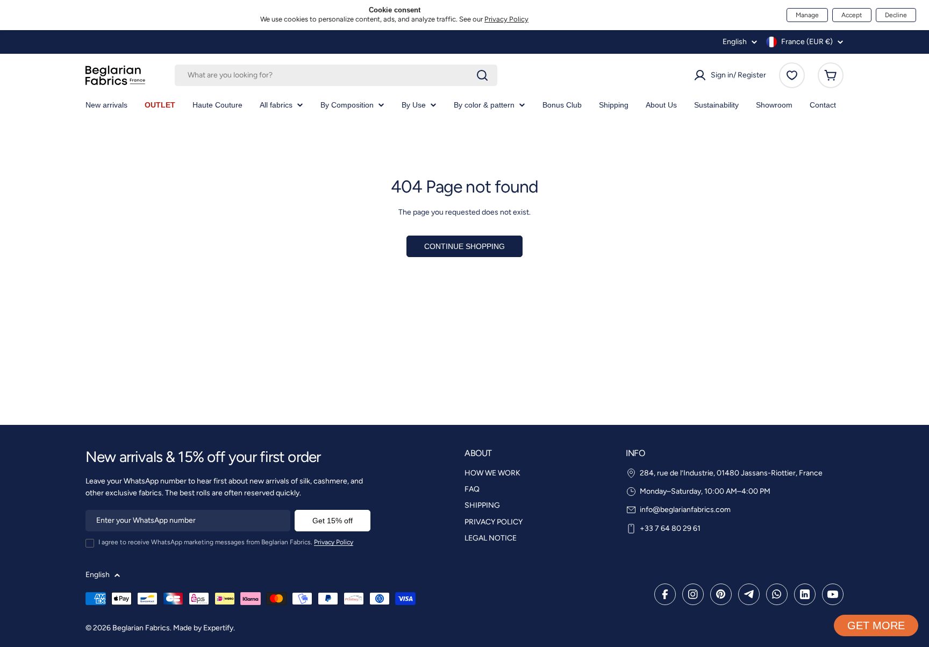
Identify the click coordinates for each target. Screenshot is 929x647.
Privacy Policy (506, 19)
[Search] (482, 75)
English (735, 42)
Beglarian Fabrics (141, 627)
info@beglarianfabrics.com (685, 509)
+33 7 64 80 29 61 (670, 528)
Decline (896, 15)
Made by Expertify (203, 627)
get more (876, 625)
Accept (851, 15)
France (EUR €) (807, 41)
